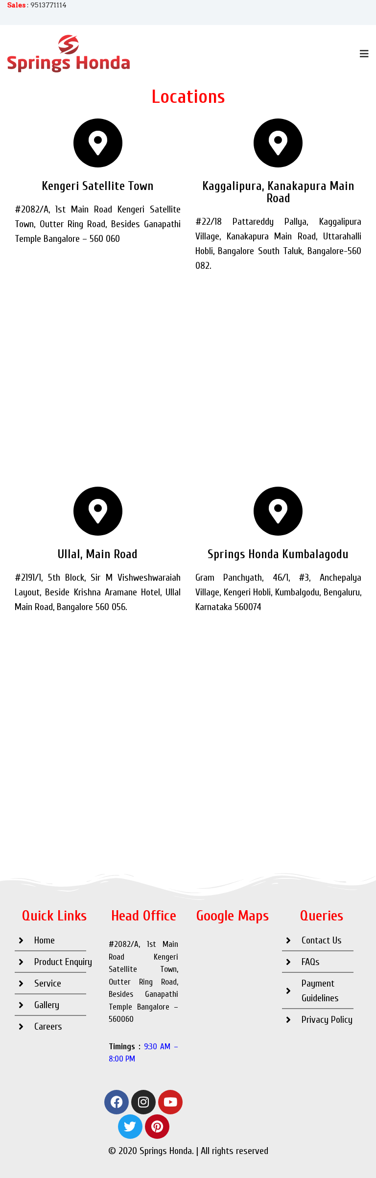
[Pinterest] (157, 1126)
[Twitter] (130, 1126)
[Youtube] (170, 1102)
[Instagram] (143, 1102)
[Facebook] (116, 1102)
